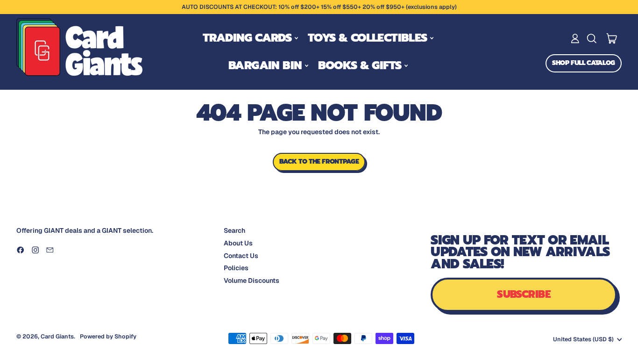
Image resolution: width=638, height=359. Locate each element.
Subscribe (524, 294)
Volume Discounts (251, 280)
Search (234, 230)
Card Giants (57, 336)
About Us (238, 243)
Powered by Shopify (108, 336)
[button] (591, 38)
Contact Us (241, 255)
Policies (236, 268)
